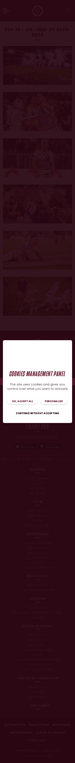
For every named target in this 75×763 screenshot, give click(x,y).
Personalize (54, 401)
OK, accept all (22, 401)
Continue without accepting (37, 413)
